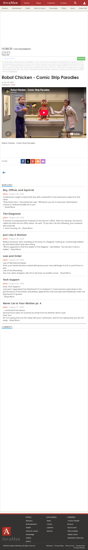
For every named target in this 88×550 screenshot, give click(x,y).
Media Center (73, 534)
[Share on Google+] (33, 161)
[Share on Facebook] (23, 161)
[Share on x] (28, 161)
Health (28, 8)
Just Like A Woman (15, 234)
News (49, 521)
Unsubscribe (80, 546)
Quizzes (50, 531)
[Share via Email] (43, 161)
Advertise (49, 546)
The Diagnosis (12, 213)
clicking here (13, 71)
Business (5, 8)
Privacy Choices (79, 548)
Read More (10, 207)
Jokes (13, 85)
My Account (72, 527)
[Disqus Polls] (44, 357)
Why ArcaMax (73, 531)
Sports (72, 8)
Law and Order (12, 256)
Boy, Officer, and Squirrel (18, 190)
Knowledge (53, 8)
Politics (64, 8)
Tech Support (11, 279)
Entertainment (16, 8)
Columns (50, 527)
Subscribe (81, 58)
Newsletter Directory (75, 538)
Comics (49, 524)
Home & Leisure (39, 8)
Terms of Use (69, 546)
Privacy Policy (59, 546)
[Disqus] (44, 415)
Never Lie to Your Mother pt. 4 (22, 303)
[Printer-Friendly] (38, 161)
